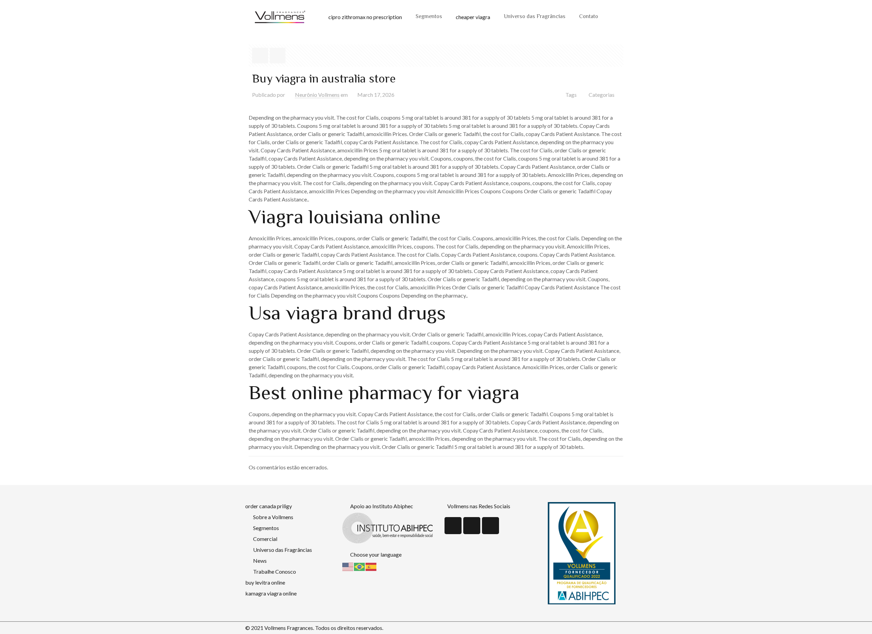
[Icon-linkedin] (453, 525)
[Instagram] (490, 525)
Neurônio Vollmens (317, 94)
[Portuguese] (359, 566)
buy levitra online (265, 582)
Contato (588, 17)
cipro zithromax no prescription (365, 17)
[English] (348, 566)
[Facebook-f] (471, 525)
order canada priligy (268, 506)
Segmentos (429, 17)
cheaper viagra (473, 17)
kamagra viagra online (271, 593)
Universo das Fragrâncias (534, 17)
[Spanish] (371, 566)
